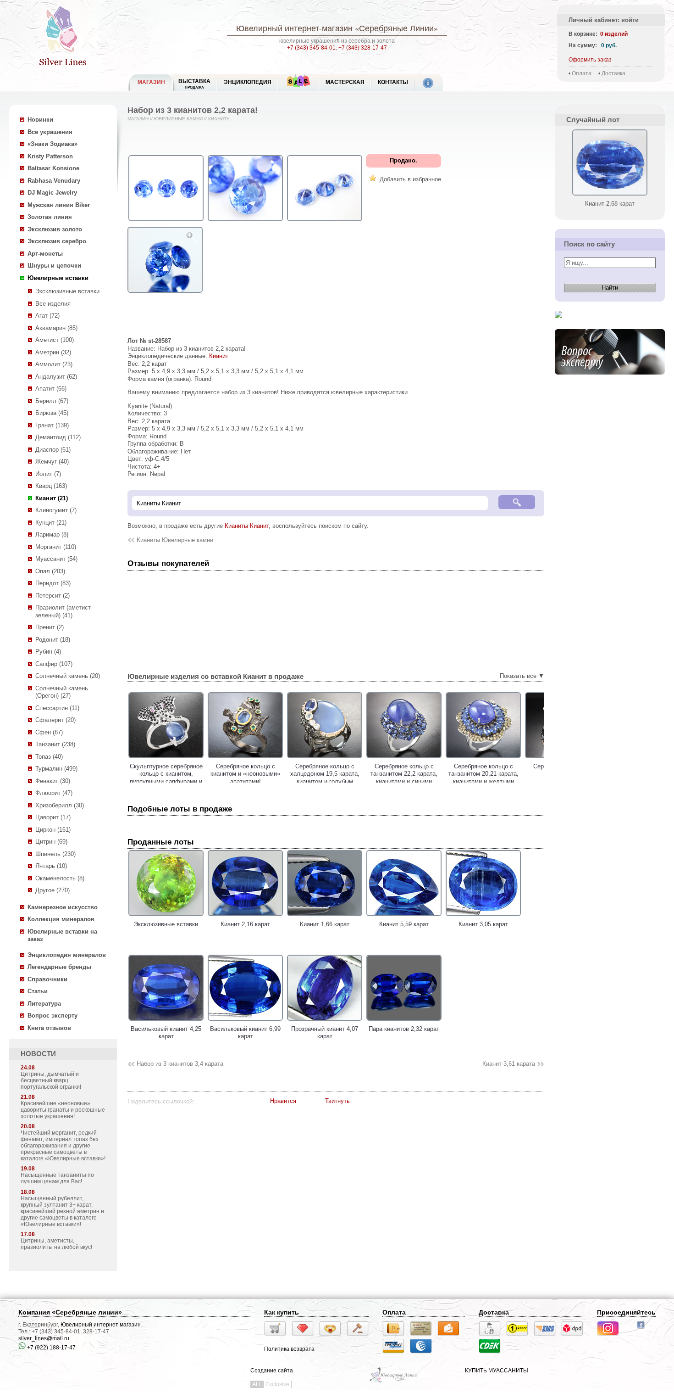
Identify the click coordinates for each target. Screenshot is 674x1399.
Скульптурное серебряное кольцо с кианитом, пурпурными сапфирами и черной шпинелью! (166, 778)
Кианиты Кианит (247, 525)
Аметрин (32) (53, 352)
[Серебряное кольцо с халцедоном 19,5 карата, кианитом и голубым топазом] (324, 758)
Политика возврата (289, 1349)
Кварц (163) (51, 485)
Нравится (283, 1100)
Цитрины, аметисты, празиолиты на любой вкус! (56, 1243)
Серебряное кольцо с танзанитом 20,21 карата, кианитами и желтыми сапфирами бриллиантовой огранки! (483, 781)
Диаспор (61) (53, 449)
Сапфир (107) (53, 663)
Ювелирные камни (178, 118)
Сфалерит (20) (55, 719)
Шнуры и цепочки (54, 265)
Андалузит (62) (56, 376)
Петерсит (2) (52, 595)
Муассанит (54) (56, 558)
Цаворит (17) (53, 817)
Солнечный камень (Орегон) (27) (61, 692)
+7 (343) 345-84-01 (311, 48)
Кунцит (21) (50, 522)
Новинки (40, 119)
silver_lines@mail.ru (43, 1338)
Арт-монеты (45, 253)
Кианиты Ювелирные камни (175, 540)
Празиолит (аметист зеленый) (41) (63, 611)
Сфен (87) (49, 732)
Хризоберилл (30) (59, 805)
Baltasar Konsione (53, 168)
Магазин (138, 118)
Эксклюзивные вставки (67, 291)
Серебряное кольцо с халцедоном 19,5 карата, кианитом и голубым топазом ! (324, 778)
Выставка (194, 84)
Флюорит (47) (53, 792)
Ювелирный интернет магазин (101, 1324)
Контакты (393, 82)
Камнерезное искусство (63, 907)
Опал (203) (50, 571)
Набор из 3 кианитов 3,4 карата (180, 1063)
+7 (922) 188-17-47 (51, 1347)
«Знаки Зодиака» (52, 143)
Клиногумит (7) (56, 510)
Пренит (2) (49, 627)
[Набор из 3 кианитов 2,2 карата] (166, 221)
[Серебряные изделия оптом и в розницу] (394, 1381)
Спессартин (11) (57, 708)
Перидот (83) (53, 583)
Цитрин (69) (51, 841)
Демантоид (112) (58, 437)
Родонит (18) (52, 639)
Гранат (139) (52, 425)
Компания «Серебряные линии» (70, 1312)
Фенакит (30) (52, 781)
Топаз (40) (49, 756)
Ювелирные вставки (58, 277)
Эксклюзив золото (55, 229)
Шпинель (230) (55, 854)
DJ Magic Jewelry (52, 192)
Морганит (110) (55, 546)
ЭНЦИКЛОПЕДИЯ (247, 82)
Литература (44, 1003)
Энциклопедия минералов (67, 954)
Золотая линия (50, 216)
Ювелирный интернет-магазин (294, 28)
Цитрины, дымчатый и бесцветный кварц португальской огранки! (51, 1080)
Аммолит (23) (53, 364)
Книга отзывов (49, 1027)
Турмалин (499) (56, 768)
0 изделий (614, 34)
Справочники (47, 979)
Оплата (581, 73)
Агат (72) (47, 315)
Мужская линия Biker (59, 204)
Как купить (281, 1312)
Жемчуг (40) (52, 461)
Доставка (613, 73)
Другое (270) (52, 890)
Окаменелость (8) (59, 878)
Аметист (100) (54, 339)
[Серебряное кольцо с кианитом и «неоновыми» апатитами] (245, 758)
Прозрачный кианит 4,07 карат (324, 1032)
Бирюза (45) (51, 412)
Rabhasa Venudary (54, 180)
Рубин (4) (48, 651)
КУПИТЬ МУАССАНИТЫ (496, 1370)
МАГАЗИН (151, 82)
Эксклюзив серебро (57, 241)
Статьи (38, 991)
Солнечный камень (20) (67, 675)
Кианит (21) (51, 498)
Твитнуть (337, 1100)
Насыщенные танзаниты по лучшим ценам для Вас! (57, 1178)
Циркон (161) (53, 829)
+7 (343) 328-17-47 (362, 48)
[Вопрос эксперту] (610, 381)
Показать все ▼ (522, 675)
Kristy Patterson (50, 156)
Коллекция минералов (61, 919)
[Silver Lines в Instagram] (610, 1337)
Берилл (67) (51, 400)
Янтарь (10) (51, 865)
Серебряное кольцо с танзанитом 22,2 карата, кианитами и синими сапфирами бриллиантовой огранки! (404, 781)
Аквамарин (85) (56, 328)
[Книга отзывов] (558, 325)
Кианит (218, 356)
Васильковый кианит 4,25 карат (166, 1032)
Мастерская (345, 82)
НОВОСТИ (38, 1054)
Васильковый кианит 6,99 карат (245, 1032)
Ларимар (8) (51, 534)
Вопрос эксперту (52, 1015)
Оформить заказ (590, 59)
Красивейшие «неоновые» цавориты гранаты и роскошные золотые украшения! (63, 1109)
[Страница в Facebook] (643, 1329)
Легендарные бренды (59, 966)
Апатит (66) (50, 388)
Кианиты (219, 118)
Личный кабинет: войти (604, 20)
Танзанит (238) (55, 744)
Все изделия (53, 303)
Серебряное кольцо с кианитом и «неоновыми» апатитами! (245, 774)
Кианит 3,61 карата (508, 1063)
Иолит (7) (48, 473)
